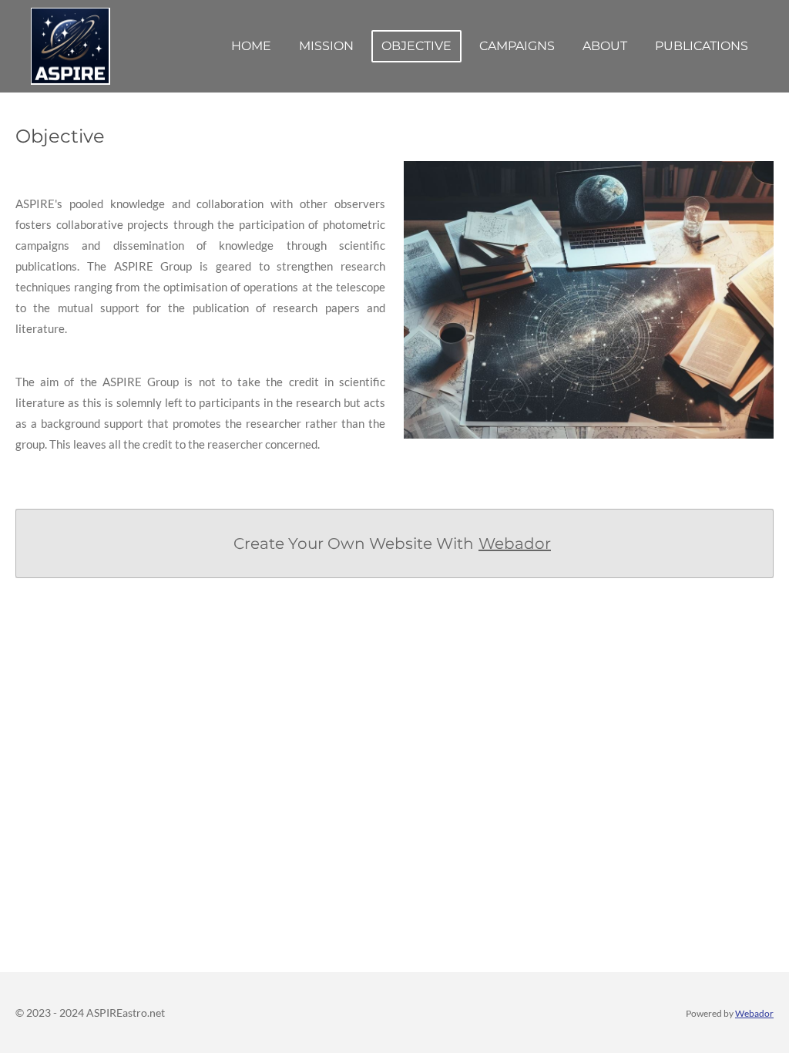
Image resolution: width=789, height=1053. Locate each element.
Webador (514, 543)
